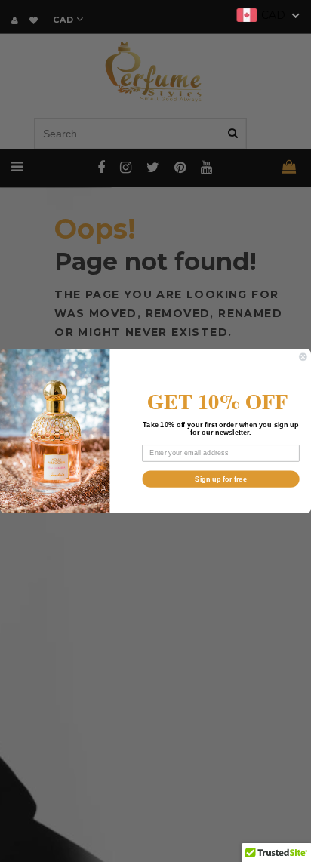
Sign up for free (221, 478)
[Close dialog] (303, 357)
